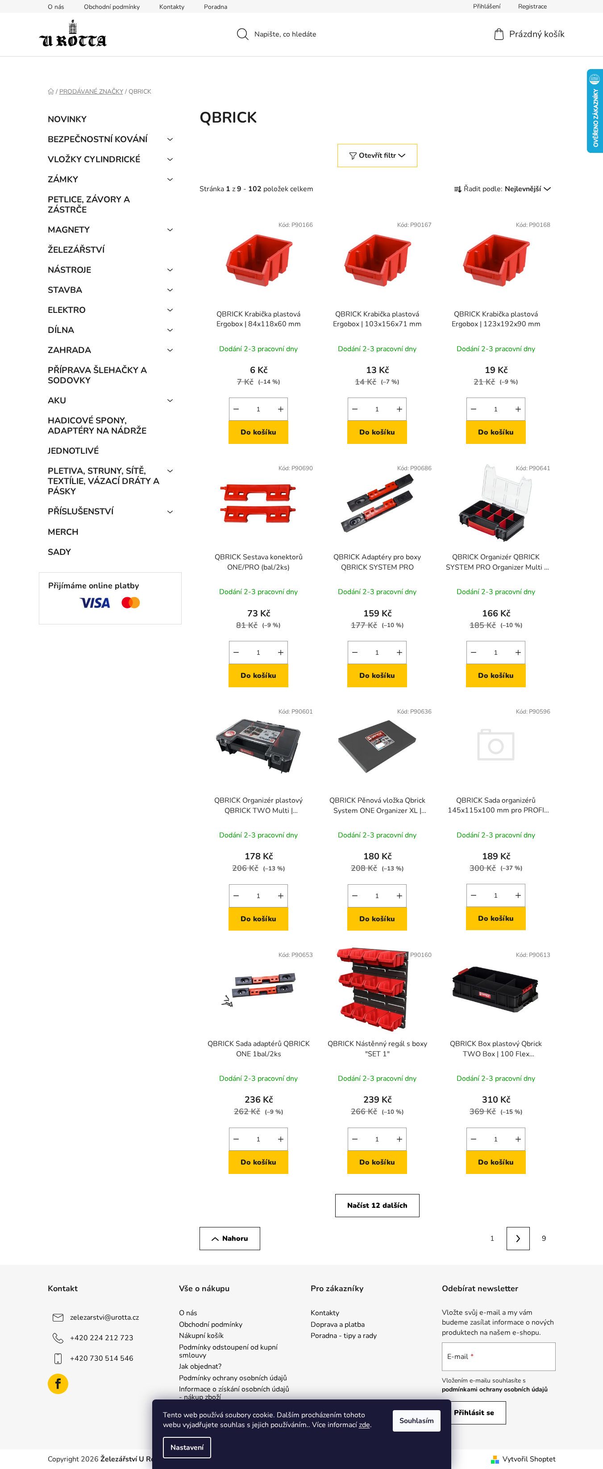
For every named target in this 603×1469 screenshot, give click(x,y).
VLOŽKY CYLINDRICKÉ (94, 159)
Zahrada (69, 350)
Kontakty (171, 7)
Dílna (61, 330)
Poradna (215, 7)
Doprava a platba (338, 1325)
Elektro (67, 310)
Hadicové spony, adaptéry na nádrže (97, 426)
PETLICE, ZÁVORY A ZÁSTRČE (89, 205)
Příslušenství (80, 511)
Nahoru (235, 1238)
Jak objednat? (200, 1367)
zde (364, 1425)
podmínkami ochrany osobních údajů (495, 1389)
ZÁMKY (63, 179)
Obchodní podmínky (112, 7)
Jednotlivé (73, 451)
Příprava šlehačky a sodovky (97, 375)
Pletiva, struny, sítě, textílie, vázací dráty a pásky (103, 481)
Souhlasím (416, 1421)
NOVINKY (67, 119)
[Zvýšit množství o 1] (280, 409)
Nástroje (69, 270)
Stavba (65, 290)
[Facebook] (58, 1384)
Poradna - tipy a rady (344, 1336)
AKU (57, 400)
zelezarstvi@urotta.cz (104, 1317)
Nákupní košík (201, 1336)
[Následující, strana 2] (518, 1238)
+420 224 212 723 (101, 1338)
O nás (56, 7)
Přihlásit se (474, 1413)
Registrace (532, 6)
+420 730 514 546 (101, 1358)
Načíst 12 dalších (377, 1205)
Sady (59, 552)
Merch (63, 532)
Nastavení (187, 1448)
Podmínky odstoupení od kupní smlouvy (228, 1351)
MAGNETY (69, 230)
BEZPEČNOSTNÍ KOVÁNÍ (97, 139)
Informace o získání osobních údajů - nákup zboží (234, 1393)
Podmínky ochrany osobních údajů (233, 1379)
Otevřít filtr (377, 155)
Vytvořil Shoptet (529, 1459)
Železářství (76, 250)
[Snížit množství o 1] (236, 409)
